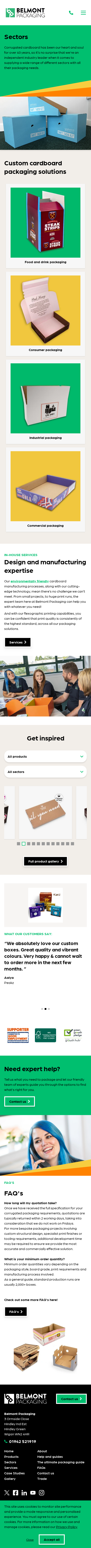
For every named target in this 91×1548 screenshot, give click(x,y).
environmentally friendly (30, 581)
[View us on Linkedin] (24, 1492)
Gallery (10, 1478)
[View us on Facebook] (15, 1492)
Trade (42, 1478)
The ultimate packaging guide (60, 1462)
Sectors (10, 1462)
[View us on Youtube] (33, 1492)
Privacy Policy (66, 1527)
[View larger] (45, 812)
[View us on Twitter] (7, 1492)
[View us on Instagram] (41, 1492)
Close (30, 1539)
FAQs (41, 1467)
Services (11, 1467)
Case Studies (14, 1473)
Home (9, 1451)
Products (11, 1456)
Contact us (45, 1473)
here (53, 1300)
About (42, 1451)
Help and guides (50, 1456)
